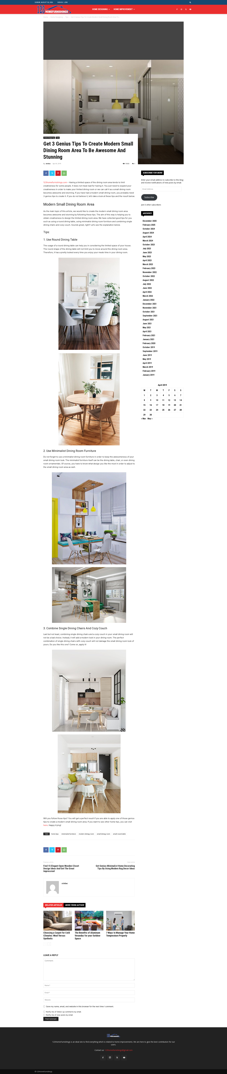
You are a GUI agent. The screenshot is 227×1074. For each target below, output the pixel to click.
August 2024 (148, 233)
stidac (48, 164)
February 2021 (149, 335)
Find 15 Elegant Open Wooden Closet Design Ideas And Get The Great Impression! (61, 868)
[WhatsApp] (64, 173)
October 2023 (149, 244)
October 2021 (149, 311)
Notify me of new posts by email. (59, 1015)
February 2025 (149, 225)
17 (157, 405)
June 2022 (147, 288)
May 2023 (147, 256)
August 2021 (148, 319)
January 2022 (148, 300)
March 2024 (148, 240)
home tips (55, 834)
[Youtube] (190, 9)
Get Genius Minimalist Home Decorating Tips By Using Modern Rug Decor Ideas (115, 867)
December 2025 (150, 221)
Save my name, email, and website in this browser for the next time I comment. (80, 1006)
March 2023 (148, 264)
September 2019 (150, 351)
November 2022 (150, 272)
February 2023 (149, 268)
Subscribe (149, 197)
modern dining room (86, 834)
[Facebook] (177, 9)
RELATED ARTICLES (53, 905)
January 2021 (148, 339)
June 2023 (147, 252)
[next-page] (49, 944)
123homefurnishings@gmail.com (119, 1050)
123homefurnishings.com (55, 182)
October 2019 (149, 347)
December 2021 (150, 304)
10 (157, 400)
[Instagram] (181, 9)
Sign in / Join (62, 2)
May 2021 (147, 327)
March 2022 (148, 296)
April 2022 (147, 292)
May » (150, 418)
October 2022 (149, 276)
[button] (190, 2)
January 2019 (148, 375)
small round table (119, 834)
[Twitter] (186, 9)
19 (169, 405)
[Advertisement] (113, 40)
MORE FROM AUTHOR (74, 905)
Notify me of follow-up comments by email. (63, 1012)
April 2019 (147, 363)
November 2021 (150, 308)
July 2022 (147, 284)
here (45, 825)
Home (45, 17)
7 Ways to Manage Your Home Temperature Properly (120, 934)
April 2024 (147, 236)
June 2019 (147, 355)
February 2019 (149, 371)
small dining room (103, 834)
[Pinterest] (58, 173)
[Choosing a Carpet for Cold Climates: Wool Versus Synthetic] (57, 921)
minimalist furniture (68, 834)
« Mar (143, 418)
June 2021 (147, 323)
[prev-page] (45, 944)
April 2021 (147, 331)
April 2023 (147, 260)
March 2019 (148, 367)
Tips (66, 17)
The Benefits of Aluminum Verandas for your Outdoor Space (87, 935)
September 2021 (150, 315)
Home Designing (100, 9)
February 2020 (149, 343)
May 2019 (147, 359)
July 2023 (147, 248)
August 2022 (148, 280)
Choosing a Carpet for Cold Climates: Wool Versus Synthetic (56, 935)
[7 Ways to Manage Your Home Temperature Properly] (120, 921)
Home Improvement (123, 9)
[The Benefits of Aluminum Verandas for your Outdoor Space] (89, 921)
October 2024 (149, 229)
